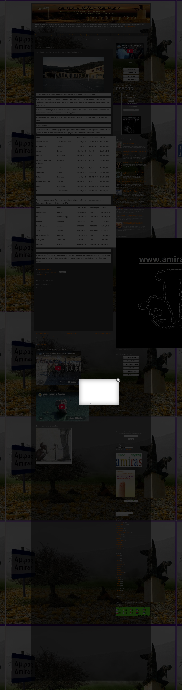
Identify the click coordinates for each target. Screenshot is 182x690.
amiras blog (105, 403)
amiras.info (98, 403)
